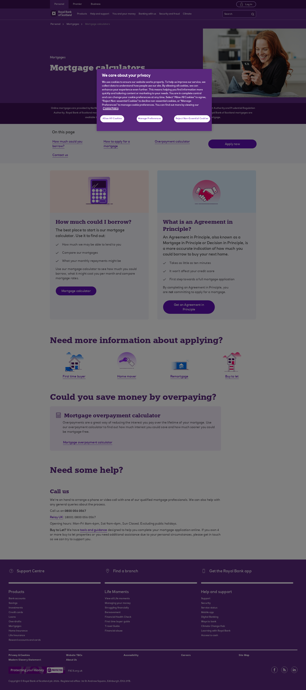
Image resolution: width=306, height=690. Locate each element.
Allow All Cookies (112, 119)
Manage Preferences (149, 119)
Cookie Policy (110, 108)
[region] (154, 100)
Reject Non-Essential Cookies (192, 119)
